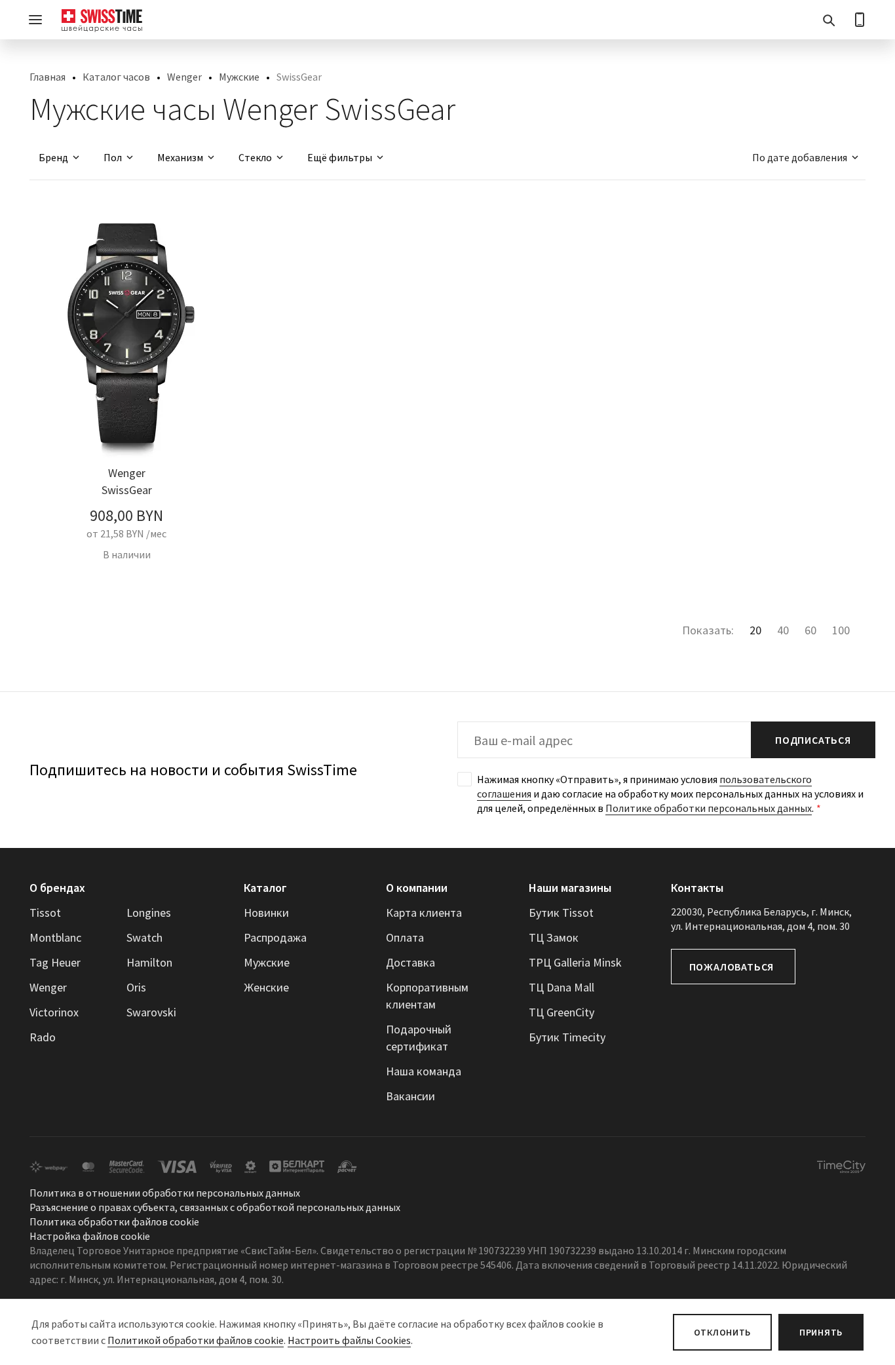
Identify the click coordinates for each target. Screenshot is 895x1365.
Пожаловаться (731, 966)
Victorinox (54, 1012)
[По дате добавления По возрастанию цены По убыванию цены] (799, 157)
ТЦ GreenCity (561, 1012)
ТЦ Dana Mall (561, 987)
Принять (821, 1332)
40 (783, 630)
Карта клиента (424, 912)
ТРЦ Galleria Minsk (575, 962)
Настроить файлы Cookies (349, 1340)
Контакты (697, 887)
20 (755, 630)
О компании (416, 887)
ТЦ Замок (554, 937)
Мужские (239, 76)
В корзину (127, 583)
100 (841, 630)
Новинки (266, 912)
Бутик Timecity (567, 1037)
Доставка (410, 962)
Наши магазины (570, 887)
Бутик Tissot (561, 912)
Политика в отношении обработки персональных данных (164, 1192)
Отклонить (722, 1332)
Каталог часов (116, 76)
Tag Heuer (55, 962)
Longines (148, 912)
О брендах (57, 887)
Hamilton (149, 962)
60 (810, 630)
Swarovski (151, 1012)
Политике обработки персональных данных (708, 808)
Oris (136, 987)
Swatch (144, 937)
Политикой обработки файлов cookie (195, 1340)
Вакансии (410, 1096)
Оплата (405, 937)
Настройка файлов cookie (89, 1235)
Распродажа (275, 937)
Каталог (265, 887)
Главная (47, 76)
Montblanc (55, 937)
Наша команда (423, 1071)
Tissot (45, 912)
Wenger (184, 76)
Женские (266, 987)
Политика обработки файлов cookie (114, 1221)
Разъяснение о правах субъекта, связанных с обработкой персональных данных (214, 1207)
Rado (42, 1037)
